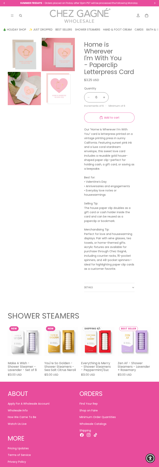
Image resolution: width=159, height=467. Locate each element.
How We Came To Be (22, 417)
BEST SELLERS (63, 29)
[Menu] (12, 15)
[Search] (20, 15)
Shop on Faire (89, 410)
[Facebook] (82, 435)
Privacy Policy (17, 462)
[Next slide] (37, 341)
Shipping (85, 430)
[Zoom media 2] (58, 54)
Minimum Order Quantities (98, 417)
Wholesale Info (18, 410)
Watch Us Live (17, 424)
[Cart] (146, 15)
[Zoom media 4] (58, 88)
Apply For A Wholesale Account (29, 404)
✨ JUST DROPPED (41, 29)
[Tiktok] (95, 435)
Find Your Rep (89, 404)
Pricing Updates (18, 448)
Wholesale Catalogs (93, 424)
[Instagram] (88, 435)
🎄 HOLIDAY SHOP (14, 29)
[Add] (35, 352)
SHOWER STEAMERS (87, 29)
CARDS (139, 29)
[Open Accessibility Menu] (150, 458)
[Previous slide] (12, 341)
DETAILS (88, 287)
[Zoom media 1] (24, 54)
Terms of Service (19, 455)
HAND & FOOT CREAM (117, 29)
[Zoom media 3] (24, 88)
